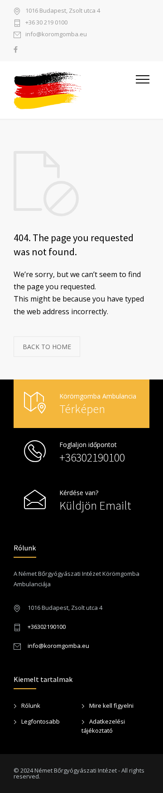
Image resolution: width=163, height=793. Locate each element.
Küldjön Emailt (95, 505)
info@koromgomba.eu (56, 34)
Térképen (82, 408)
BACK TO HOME (47, 346)
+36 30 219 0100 (46, 22)
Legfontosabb (40, 721)
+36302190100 (92, 457)
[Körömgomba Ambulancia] (75, 90)
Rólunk (30, 705)
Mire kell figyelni (111, 705)
